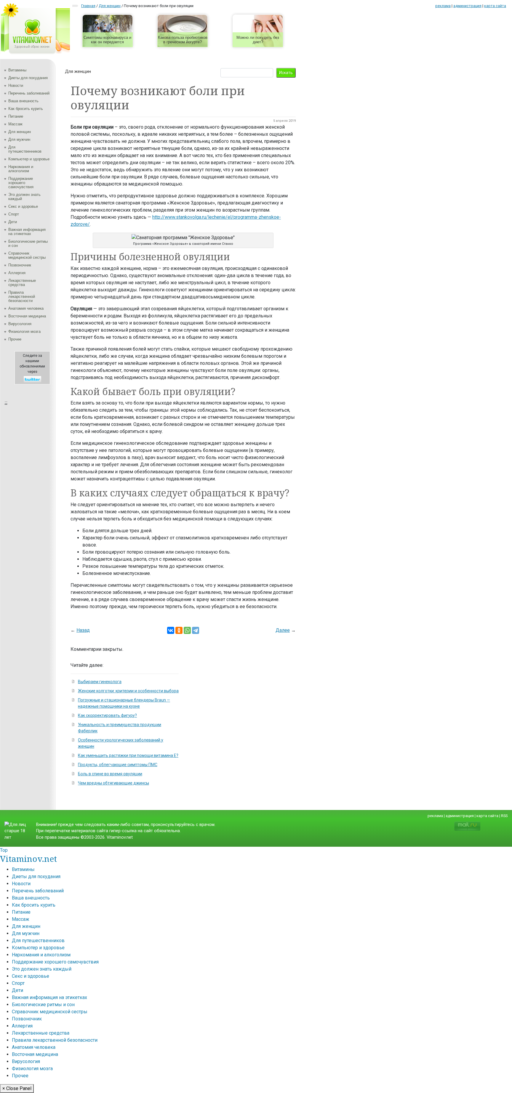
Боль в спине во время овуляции (110, 773)
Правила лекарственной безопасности (21, 296)
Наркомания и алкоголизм (20, 168)
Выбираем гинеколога (99, 681)
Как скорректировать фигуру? (107, 715)
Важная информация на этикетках (27, 231)
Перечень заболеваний (28, 93)
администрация (467, 6)
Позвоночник (19, 265)
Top (4, 850)
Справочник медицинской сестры (27, 255)
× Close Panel (16, 1088)
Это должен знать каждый (24, 196)
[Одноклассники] (179, 630)
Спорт (13, 214)
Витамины (17, 70)
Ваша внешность (23, 101)
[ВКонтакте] (170, 630)
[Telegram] (195, 630)
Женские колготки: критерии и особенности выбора (128, 690)
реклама (443, 6)
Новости (15, 85)
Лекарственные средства (22, 282)
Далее (283, 630)
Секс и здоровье (23, 206)
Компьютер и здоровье (28, 159)
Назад (83, 630)
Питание (15, 116)
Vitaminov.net (28, 858)
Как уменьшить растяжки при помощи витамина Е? (128, 755)
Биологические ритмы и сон (28, 243)
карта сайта (495, 6)
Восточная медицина (27, 316)
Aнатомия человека (26, 308)
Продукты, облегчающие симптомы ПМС (117, 764)
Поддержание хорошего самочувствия (20, 182)
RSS (504, 816)
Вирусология (19, 324)
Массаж (15, 124)
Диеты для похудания (28, 78)
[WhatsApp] (187, 630)
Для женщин (19, 132)
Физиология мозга (24, 331)
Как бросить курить (25, 108)
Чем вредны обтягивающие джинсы (113, 783)
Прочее (14, 339)
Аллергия (16, 273)
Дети (12, 222)
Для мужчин (19, 139)
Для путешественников (24, 149)
